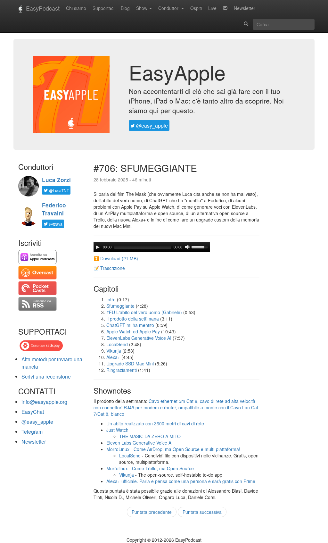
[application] (152, 247)
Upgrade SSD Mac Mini (130, 363)
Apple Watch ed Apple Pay (133, 331)
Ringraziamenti (121, 370)
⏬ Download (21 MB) (116, 258)
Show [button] (142, 8)
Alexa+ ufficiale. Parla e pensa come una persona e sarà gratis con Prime (180, 481)
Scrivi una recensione (46, 376)
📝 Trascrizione (109, 268)
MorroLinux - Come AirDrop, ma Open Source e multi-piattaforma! (173, 449)
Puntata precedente (152, 512)
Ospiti (196, 8)
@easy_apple (151, 125)
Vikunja (113, 350)
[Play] (97, 247)
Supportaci (103, 8)
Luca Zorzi (56, 180)
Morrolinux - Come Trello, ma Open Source (150, 468)
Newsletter (244, 8)
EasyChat (32, 411)
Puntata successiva (202, 512)
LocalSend (117, 344)
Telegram (32, 431)
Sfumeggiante (120, 306)
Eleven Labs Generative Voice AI (139, 442)
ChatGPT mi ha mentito (130, 325)
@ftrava (55, 224)
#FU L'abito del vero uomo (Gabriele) (144, 312)
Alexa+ (113, 357)
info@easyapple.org (44, 401)
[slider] (200, 246)
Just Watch (117, 430)
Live (212, 8)
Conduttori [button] (169, 8)
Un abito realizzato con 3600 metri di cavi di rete (155, 423)
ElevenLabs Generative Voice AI (138, 338)
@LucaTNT (58, 190)
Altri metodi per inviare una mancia (51, 362)
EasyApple (177, 71)
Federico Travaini (54, 209)
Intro (111, 299)
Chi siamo (76, 8)
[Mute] (187, 247)
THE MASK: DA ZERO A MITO (150, 436)
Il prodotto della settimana (132, 318)
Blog (125, 8)
